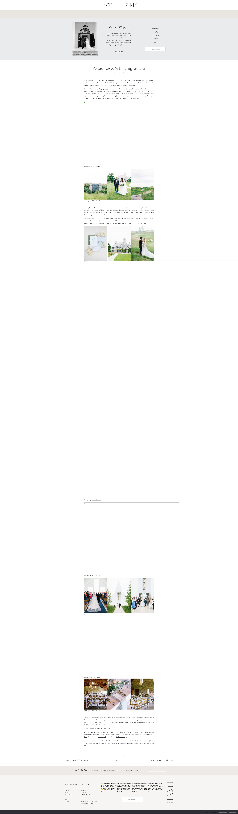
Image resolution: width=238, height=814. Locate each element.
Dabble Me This (96, 201)
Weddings (155, 28)
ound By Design (105, 743)
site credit (232, 812)
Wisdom (155, 42)
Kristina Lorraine (96, 166)
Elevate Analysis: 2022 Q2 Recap (77, 760)
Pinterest (83, 792)
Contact (67, 801)
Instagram (84, 788)
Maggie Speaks (102, 737)
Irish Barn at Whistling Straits (114, 741)
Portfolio (68, 797)
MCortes (140, 743)
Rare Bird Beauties (136, 735)
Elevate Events (88, 735)
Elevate (155, 38)
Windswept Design (121, 737)
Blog (66, 799)
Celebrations (155, 32)
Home (66, 788)
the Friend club (85, 794)
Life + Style (155, 35)
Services (67, 792)
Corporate (68, 794)
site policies (223, 812)
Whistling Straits (127, 80)
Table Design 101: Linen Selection (161, 760)
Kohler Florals (101, 735)
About (67, 790)
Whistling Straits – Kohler (131, 732)
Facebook (84, 790)
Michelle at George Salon (116, 735)
